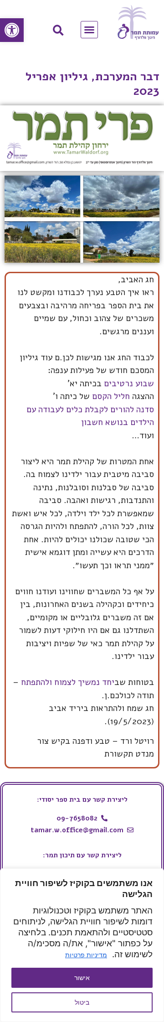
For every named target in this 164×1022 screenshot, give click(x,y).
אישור (82, 977)
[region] (82, 945)
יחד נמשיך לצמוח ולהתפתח (67, 682)
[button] (12, 30)
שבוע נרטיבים (129, 383)
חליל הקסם (111, 396)
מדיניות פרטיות (86, 955)
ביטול (82, 1002)
